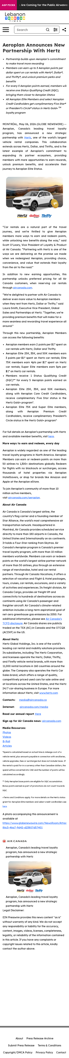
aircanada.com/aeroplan (24, 497)
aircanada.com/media (34, 706)
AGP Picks (8, 5)
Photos (7, 732)
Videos (7, 736)
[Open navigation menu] (6, 29)
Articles (7, 745)
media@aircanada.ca (33, 699)
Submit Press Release (21, 1045)
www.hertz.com (48, 692)
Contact (61, 1052)
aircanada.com (22, 287)
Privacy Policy (44, 1052)
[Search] (48, 29)
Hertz (27, 137)
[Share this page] (64, 29)
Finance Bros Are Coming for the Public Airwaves (35, 5)
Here (38, 713)
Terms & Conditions (49, 1045)
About (19, 1038)
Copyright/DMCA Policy (17, 1052)
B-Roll (6, 741)
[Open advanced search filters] (55, 29)
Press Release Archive (39, 1038)
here (51, 436)
